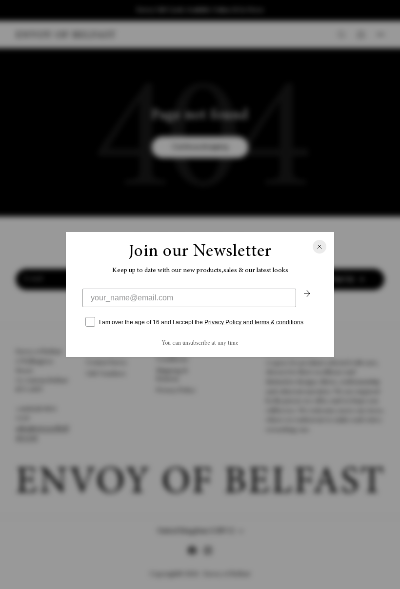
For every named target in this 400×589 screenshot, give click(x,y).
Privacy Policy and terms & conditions (253, 322)
